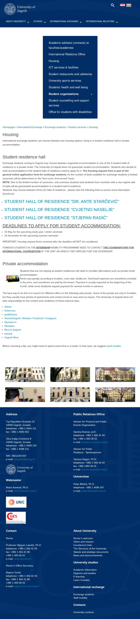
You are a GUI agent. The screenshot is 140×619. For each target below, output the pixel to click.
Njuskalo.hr (10, 322)
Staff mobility (80, 597)
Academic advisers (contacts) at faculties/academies (69, 45)
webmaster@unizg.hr (25, 490)
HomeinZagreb (12, 318)
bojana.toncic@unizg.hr (26, 586)
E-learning (79, 576)
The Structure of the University (89, 548)
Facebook (38, 318)
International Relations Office (67, 54)
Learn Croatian (81, 580)
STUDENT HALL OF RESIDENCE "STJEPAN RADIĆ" (56, 217)
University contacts (83, 612)
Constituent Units (82, 545)
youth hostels (113, 346)
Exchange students (55, 127)
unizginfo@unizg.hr (24, 459)
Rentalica (9, 326)
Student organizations (64, 94)
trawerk (8, 333)
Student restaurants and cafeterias (70, 74)
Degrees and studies (84, 573)
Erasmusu (9, 310)
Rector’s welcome (83, 538)
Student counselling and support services (69, 102)
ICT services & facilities (63, 67)
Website (26, 318)
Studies (37, 21)
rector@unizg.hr (22, 558)
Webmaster (13, 480)
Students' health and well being (68, 87)
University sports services (65, 80)
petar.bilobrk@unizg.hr (93, 490)
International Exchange (64, 21)
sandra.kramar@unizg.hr (94, 442)
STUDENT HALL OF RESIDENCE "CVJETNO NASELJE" (59, 209)
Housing (54, 61)
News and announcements (87, 555)
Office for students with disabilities (70, 112)
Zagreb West (11, 337)
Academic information (85, 569)
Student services (77, 127)
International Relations (100, 21)
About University (16, 21)
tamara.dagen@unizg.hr (94, 469)
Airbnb (7, 306)
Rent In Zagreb (12, 329)
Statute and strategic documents (90, 552)
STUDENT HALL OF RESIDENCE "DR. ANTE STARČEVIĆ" (61, 201)
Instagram (51, 318)
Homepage (9, 127)
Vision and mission (83, 541)
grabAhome (10, 314)
